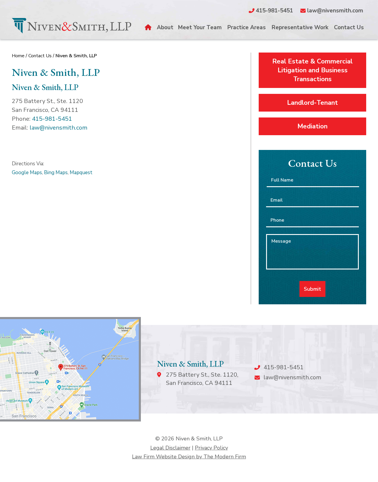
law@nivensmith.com (335, 10)
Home (149, 27)
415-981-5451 (274, 10)
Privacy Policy (211, 447)
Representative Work (300, 27)
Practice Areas (246, 27)
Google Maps (27, 172)
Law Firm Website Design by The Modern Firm (189, 456)
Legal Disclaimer (170, 447)
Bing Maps (56, 172)
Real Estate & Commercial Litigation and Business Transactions (312, 70)
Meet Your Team (200, 27)
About (165, 27)
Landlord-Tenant (312, 102)
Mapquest (81, 172)
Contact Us (349, 27)
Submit (312, 289)
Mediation (312, 126)
